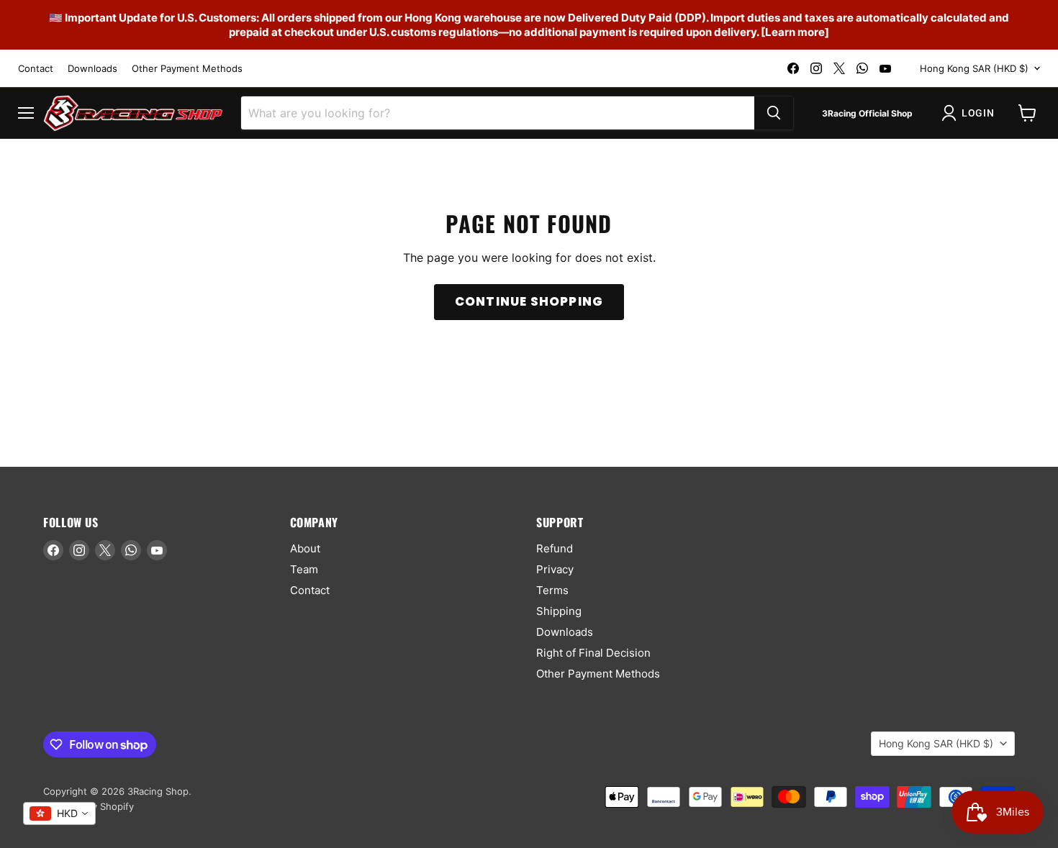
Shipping (559, 611)
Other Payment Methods (187, 68)
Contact (35, 68)
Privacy (555, 569)
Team (304, 569)
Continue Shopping (529, 301)
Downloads (92, 68)
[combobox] (59, 813)
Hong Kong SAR (974, 68)
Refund (554, 548)
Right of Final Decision (593, 653)
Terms (552, 590)
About (305, 548)
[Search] (773, 112)
